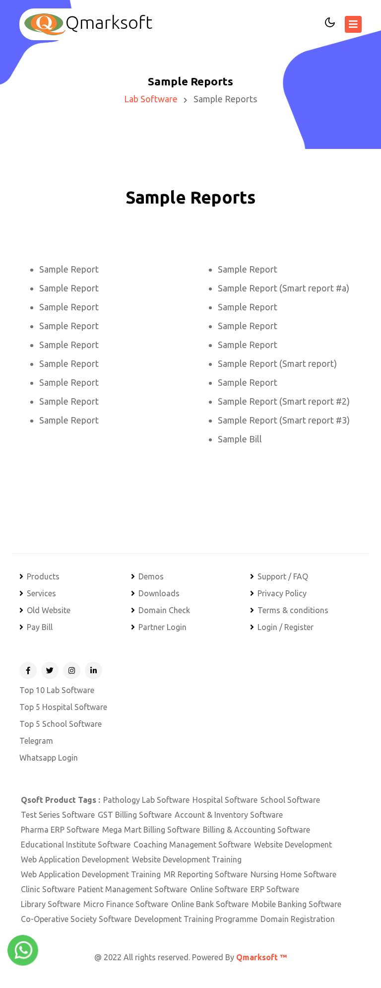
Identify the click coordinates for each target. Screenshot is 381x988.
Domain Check (164, 610)
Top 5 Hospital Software (63, 707)
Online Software (219, 889)
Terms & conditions (292, 610)
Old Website (48, 610)
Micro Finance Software (125, 904)
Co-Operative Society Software (76, 919)
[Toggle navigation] (353, 24)
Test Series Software (58, 814)
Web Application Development (75, 859)
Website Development (293, 844)
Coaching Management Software (192, 844)
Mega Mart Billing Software (151, 829)
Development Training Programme (195, 919)
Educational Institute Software (75, 844)
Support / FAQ (282, 576)
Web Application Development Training (91, 874)
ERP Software (275, 889)
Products (43, 576)
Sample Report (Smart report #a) (283, 288)
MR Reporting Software (206, 874)
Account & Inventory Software (229, 814)
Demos (151, 576)
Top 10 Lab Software (56, 690)
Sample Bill (240, 439)
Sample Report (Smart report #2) (284, 401)
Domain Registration (297, 919)
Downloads (159, 593)
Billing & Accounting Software (256, 829)
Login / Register (285, 627)
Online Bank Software (210, 904)
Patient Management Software (132, 889)
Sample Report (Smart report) (277, 363)
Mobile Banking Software (296, 904)
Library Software (50, 904)
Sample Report (69, 269)
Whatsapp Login (48, 757)
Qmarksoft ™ (261, 957)
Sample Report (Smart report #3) (284, 420)
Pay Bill (40, 627)
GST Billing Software (135, 814)
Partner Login (162, 627)
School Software (290, 799)
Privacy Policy (282, 593)
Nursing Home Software (293, 874)
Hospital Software (224, 799)
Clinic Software (48, 889)
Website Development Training (187, 859)
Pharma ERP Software (60, 829)
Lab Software (151, 99)
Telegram (36, 740)
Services (41, 593)
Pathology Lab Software (146, 799)
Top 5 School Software (60, 723)
